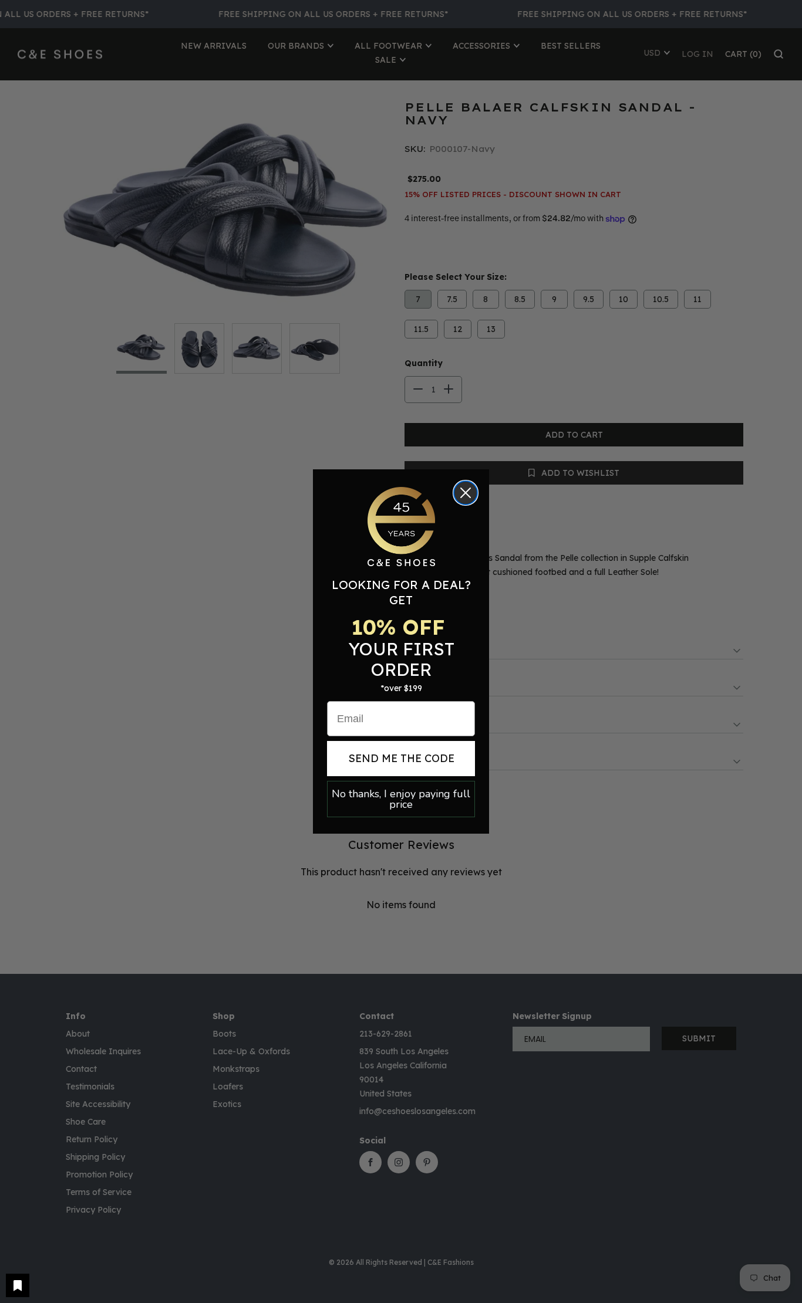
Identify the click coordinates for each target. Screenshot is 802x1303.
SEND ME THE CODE (401, 758)
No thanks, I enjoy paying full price (401, 799)
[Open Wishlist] (17, 1285)
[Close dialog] (465, 493)
